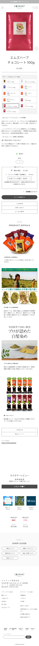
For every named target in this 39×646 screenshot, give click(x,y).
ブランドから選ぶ (7, 592)
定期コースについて (28, 548)
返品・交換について (28, 553)
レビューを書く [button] (19, 486)
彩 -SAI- (4, 604)
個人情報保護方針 (12, 629)
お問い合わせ (19, 207)
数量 (19, 158)
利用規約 (27, 629)
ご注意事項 (19, 203)
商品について (9, 558)
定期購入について (31, 192)
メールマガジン (7, 634)
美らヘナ (4, 595)
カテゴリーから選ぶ (27, 592)
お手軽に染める (25, 614)
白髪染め (23, 595)
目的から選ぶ (24, 605)
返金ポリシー (33, 629)
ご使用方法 (19, 430)
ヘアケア (23, 598)
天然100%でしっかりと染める (28, 610)
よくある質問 (19, 211)
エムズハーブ (6, 607)
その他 (22, 601)
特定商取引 (5, 629)
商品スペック (19, 434)
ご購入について (10, 548)
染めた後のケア (25, 617)
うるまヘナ (5, 598)
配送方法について (10, 553)
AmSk (4, 601)
